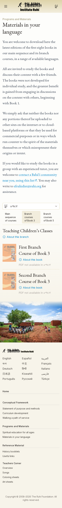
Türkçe (45, 378)
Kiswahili (27, 373)
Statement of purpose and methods (21, 408)
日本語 (6, 373)
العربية (44, 358)
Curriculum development (15, 413)
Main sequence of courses (10, 217)
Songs (6, 472)
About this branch (18, 236)
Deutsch (7, 368)
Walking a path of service (16, 417)
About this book (32, 259)
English (7, 358)
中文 (24, 363)
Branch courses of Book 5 (49, 217)
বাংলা (5, 363)
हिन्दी (24, 368)
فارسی (45, 373)
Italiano (45, 368)
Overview (8, 468)
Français (46, 363)
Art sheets (8, 481)
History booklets (11, 451)
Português (9, 378)
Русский (27, 378)
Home (6, 391)
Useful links (8, 456)
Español (26, 358)
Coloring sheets (11, 477)
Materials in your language (16, 437)
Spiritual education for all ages (18, 432)
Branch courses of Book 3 (29, 217)
